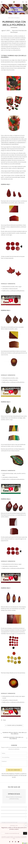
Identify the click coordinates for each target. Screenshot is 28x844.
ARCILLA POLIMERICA (15, 17)
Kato (13, 155)
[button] (23, 2)
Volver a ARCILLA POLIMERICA (14, 725)
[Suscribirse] (26, 822)
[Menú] (1, 2)
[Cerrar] (25, 825)
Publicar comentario (14, 769)
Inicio (9, 17)
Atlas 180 (4, 148)
